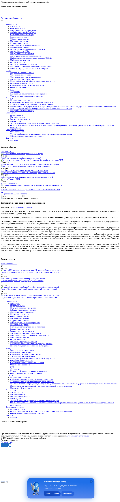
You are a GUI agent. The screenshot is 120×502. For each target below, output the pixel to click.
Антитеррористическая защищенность (25, 56)
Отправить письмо (17, 132)
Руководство (15, 26)
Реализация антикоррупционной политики (27, 50)
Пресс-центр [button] (11, 113)
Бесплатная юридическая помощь (23, 64)
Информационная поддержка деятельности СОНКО (31, 58)
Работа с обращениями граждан (23, 33)
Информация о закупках (20, 60)
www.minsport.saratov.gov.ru (78, 436)
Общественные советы (19, 39)
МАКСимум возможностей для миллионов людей (21, 158)
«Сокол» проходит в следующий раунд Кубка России (22, 281)
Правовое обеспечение (19, 41)
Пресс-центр (8, 194)
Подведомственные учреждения (23, 31)
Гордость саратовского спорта (22, 73)
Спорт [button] (8, 71)
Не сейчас (67, 494)
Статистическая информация (22, 35)
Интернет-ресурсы (17, 117)
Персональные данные (19, 47)
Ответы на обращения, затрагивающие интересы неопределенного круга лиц (41, 134)
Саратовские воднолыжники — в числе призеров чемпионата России (29, 298)
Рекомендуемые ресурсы (20, 119)
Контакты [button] (9, 138)
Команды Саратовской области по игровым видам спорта (33, 81)
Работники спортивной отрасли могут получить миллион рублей (27, 177)
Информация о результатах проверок (25, 45)
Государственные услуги (20, 52)
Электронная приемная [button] (15, 130)
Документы (15, 92)
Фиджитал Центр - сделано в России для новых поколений (24, 171)
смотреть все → (7, 152)
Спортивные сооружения (20, 75)
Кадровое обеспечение (19, 43)
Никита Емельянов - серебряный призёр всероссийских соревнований (29, 289)
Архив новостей (16, 115)
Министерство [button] (11, 24)
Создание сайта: (7, 442)
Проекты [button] (9, 98)
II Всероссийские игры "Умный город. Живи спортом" (32, 104)
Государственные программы (22, 54)
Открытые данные (17, 62)
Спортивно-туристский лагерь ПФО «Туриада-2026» (31, 102)
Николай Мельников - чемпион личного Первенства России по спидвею (30, 272)
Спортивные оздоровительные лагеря (25, 77)
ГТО (12, 90)
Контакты (14, 140)
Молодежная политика (22, 207)
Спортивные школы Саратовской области (27, 85)
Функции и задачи (17, 28)
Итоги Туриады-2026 (9, 183)
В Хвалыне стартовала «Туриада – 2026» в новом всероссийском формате (30, 190)
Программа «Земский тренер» (22, 111)
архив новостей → (9, 264)
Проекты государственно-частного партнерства (29, 69)
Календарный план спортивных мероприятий (28, 94)
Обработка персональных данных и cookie (27, 136)
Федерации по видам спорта (21, 83)
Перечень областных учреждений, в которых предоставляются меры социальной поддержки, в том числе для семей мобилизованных (63, 106)
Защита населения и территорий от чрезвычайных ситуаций (34, 123)
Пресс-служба (15, 121)
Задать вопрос (52, 494)
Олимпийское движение (20, 87)
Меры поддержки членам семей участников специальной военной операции (41, 109)
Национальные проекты (20, 100)
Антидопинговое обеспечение (22, 79)
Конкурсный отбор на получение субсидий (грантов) (31, 66)
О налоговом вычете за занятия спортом (26, 96)
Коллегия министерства (19, 37)
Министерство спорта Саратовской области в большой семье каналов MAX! (31, 164)
